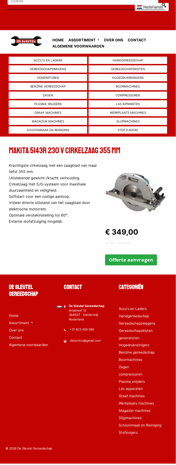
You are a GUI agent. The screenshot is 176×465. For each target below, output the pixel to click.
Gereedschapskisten (128, 69)
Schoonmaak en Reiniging (48, 130)
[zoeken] (163, 4)
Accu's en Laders (48, 60)
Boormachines (128, 86)
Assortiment (82, 40)
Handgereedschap (128, 60)
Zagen (48, 95)
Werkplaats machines (128, 112)
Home (58, 40)
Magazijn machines (48, 121)
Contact (137, 40)
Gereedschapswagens (48, 69)
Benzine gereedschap (48, 86)
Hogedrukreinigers (128, 77)
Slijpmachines (128, 121)
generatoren (48, 77)
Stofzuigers (128, 130)
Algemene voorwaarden (78, 46)
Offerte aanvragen (131, 260)
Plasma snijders (48, 104)
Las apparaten (128, 104)
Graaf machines (48, 112)
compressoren (128, 95)
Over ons (113, 40)
